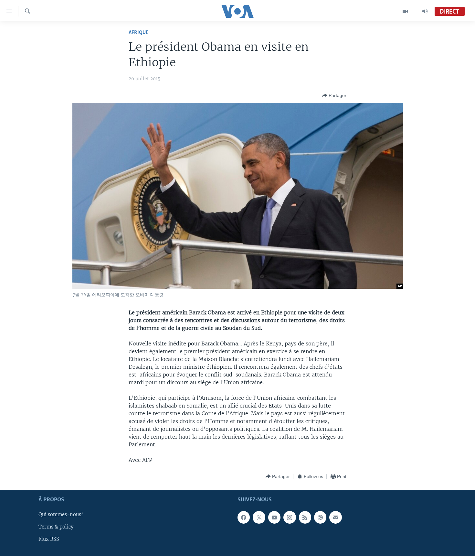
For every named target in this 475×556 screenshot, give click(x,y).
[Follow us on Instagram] (289, 517)
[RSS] (305, 517)
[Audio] (425, 11)
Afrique (138, 32)
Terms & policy (55, 527)
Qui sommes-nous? (60, 515)
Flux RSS (48, 539)
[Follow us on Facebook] (244, 517)
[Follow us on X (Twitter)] (259, 517)
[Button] (334, 95)
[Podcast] (320, 517)
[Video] (405, 11)
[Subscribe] (335, 517)
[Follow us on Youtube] (274, 517)
